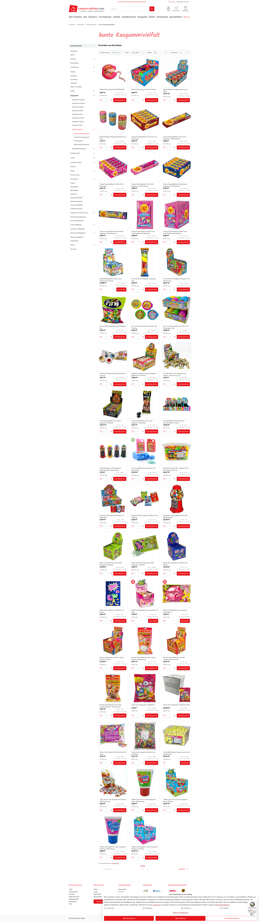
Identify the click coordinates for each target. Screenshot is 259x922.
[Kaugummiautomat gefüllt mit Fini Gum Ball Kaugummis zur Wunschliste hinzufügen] (164, 526)
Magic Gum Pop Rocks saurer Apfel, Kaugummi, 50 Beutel (111, 564)
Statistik (225, 908)
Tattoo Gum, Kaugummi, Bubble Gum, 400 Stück (143, 753)
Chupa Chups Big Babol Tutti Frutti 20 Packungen (112, 185)
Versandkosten (115, 863)
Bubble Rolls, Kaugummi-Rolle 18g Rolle (112, 89)
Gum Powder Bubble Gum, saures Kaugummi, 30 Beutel (110, 422)
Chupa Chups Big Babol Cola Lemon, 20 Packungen (144, 138)
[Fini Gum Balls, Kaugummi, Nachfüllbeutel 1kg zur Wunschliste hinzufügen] (101, 337)
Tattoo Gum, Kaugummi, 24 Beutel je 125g (176, 705)
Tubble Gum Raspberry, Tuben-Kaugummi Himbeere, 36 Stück (144, 848)
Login (96, 892)
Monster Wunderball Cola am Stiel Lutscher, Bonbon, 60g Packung (110, 706)
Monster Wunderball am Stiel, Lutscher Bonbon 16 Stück (112, 658)
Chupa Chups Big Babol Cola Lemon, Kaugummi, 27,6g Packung (175, 138)
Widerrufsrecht (74, 897)
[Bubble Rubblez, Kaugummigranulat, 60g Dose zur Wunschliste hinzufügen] (101, 147)
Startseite (72, 24)
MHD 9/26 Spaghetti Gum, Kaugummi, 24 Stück (144, 611)
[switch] (252, 914)
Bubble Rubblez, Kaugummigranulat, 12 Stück (175, 90)
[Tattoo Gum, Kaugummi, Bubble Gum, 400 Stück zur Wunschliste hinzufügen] (132, 763)
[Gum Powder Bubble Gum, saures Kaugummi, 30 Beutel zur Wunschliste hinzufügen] (101, 431)
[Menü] (256, 902)
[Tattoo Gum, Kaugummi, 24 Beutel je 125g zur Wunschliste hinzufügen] (164, 715)
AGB (70, 889)
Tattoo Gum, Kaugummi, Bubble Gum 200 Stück (113, 753)
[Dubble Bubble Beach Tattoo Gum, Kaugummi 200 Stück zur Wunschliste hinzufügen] (101, 289)
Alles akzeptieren (129, 918)
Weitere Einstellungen (180, 913)
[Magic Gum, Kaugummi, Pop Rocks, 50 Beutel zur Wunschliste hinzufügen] (164, 573)
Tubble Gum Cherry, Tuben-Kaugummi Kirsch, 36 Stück (175, 800)
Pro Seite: (174, 52)
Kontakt (121, 892)
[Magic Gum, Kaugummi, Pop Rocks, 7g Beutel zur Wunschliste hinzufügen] (101, 621)
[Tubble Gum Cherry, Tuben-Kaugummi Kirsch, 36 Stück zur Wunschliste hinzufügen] (164, 810)
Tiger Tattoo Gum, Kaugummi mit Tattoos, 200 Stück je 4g (113, 800)
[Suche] (151, 8)
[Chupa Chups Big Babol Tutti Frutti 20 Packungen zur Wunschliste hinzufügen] (101, 195)
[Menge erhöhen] (111, 100)
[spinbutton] (108, 100)
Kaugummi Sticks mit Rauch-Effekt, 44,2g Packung (144, 516)
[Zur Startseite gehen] (86, 9)
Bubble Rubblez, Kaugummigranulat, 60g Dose (113, 138)
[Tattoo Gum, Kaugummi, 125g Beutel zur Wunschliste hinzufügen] (132, 715)
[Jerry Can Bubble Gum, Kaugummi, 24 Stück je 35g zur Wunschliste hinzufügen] (132, 479)
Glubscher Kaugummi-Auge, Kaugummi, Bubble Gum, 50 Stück (143, 374)
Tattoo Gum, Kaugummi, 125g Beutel (142, 705)
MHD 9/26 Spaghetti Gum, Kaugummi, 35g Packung (175, 611)
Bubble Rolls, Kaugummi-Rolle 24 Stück (143, 89)
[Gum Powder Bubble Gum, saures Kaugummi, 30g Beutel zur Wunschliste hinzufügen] (132, 431)
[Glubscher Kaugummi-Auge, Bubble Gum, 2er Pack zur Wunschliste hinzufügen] (101, 384)
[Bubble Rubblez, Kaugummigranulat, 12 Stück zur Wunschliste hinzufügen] (164, 100)
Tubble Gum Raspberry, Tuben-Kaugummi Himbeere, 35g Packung (113, 848)
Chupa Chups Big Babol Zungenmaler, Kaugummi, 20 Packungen (175, 185)
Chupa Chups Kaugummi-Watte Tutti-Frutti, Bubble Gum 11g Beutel (143, 232)
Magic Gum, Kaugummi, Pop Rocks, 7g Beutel (112, 611)
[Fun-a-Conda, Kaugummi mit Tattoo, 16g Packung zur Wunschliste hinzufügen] (132, 337)
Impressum (157, 905)
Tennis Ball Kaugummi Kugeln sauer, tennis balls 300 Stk (176, 753)
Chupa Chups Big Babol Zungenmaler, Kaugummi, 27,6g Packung (112, 232)
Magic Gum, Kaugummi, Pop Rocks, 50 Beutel (175, 564)
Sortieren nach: (105, 52)
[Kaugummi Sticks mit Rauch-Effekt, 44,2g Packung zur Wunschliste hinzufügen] (132, 526)
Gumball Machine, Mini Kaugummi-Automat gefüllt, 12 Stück (174, 422)
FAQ (70, 904)
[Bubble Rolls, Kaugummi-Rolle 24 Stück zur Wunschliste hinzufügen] (132, 100)
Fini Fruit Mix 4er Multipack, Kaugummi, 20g (143, 280)
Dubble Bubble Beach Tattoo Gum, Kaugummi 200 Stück (111, 280)
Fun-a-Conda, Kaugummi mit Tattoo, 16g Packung (144, 327)
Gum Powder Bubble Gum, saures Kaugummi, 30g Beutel (142, 422)
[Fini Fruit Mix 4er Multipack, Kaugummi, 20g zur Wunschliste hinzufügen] (132, 289)
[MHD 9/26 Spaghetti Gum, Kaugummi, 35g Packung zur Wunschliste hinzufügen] (164, 621)
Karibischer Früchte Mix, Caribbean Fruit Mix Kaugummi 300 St (175, 469)
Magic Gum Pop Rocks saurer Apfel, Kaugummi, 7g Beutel (142, 564)
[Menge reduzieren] (104, 100)
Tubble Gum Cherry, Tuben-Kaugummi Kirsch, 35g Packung (143, 800)
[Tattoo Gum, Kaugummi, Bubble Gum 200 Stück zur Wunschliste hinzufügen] (101, 763)
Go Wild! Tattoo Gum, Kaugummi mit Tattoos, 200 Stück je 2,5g (174, 374)
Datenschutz (73, 892)
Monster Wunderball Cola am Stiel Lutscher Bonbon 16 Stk (174, 658)
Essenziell (110, 908)
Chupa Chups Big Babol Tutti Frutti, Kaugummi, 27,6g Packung (142, 185)
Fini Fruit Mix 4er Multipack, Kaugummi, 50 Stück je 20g (176, 280)
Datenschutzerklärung (222, 905)
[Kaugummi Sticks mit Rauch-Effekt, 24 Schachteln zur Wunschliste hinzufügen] (101, 526)
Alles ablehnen (180, 918)
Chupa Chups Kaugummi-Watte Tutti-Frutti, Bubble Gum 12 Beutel (175, 232)
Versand (72, 894)
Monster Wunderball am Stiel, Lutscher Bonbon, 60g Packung (143, 658)
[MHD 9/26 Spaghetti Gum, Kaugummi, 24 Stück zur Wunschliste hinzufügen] (132, 621)
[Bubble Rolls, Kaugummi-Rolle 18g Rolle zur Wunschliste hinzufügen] (101, 100)
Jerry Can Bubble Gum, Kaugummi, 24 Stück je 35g (143, 469)
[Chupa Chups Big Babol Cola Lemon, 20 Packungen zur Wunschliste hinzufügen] (132, 147)
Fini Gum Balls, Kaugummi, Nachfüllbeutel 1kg (113, 327)
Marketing (148, 908)
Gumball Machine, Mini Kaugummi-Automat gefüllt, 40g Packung (111, 469)
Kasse (96, 889)
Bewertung (122, 889)
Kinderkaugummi (91, 24)
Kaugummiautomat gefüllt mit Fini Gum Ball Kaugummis (175, 516)
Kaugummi (80, 24)
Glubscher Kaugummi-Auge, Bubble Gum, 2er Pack (113, 374)
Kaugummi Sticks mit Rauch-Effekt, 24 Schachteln (112, 516)
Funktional (187, 908)
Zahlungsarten (74, 899)
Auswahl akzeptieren (232, 918)
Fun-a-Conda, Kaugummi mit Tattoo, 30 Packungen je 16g (176, 327)
